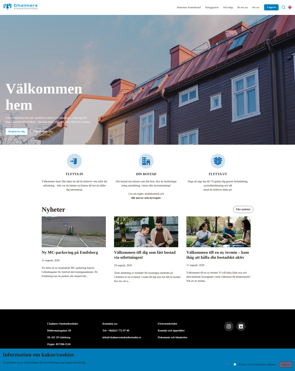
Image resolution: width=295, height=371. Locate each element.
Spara (285, 364)
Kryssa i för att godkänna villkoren (257, 364)
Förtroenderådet (167, 323)
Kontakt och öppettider (171, 330)
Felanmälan (40, 131)
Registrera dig (16, 131)
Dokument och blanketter (172, 337)
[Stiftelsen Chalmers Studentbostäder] (20, 7)
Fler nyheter (243, 209)
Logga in (271, 7)
